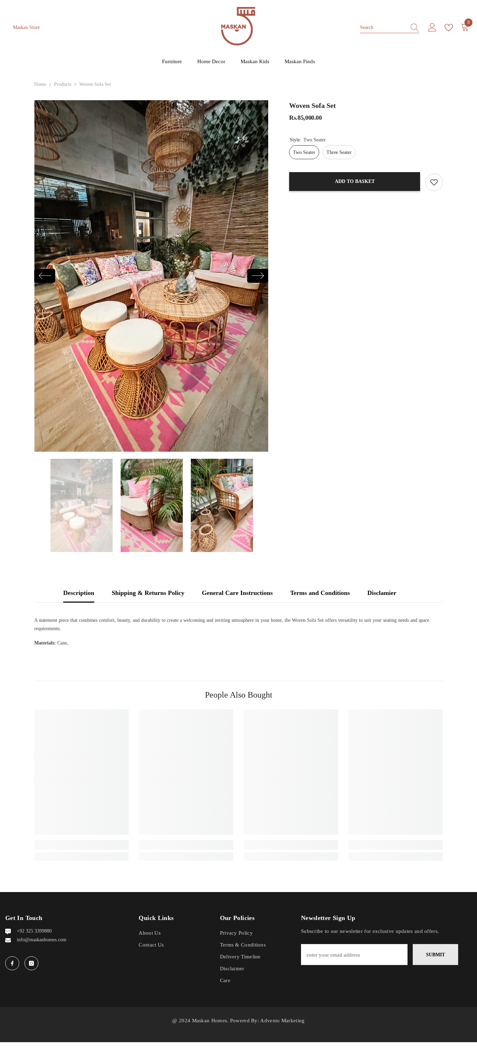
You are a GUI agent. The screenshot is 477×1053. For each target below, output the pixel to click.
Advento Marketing (282, 1020)
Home (40, 84)
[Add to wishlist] (434, 182)
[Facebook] (12, 963)
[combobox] (383, 27)
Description (78, 592)
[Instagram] (31, 963)
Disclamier (381, 592)
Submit (435, 954)
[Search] (389, 27)
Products (62, 84)
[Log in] (432, 27)
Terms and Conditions (320, 592)
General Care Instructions (237, 592)
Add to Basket (355, 181)
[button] (44, 276)
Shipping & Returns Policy (148, 592)
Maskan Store (26, 27)
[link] (81, 845)
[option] (151, 276)
